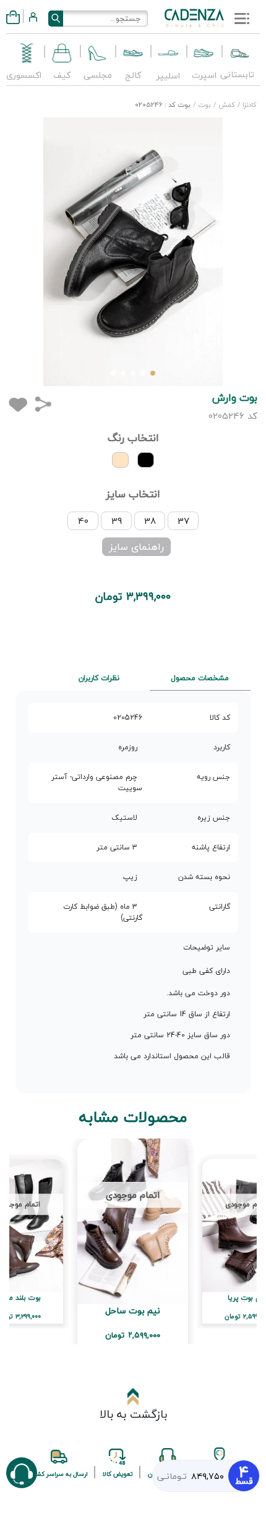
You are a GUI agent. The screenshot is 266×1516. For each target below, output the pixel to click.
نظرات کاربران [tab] (99, 678)
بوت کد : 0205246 (163, 105)
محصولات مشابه (133, 1117)
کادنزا (249, 105)
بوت (203, 105)
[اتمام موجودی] (132, 1219)
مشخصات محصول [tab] (200, 678)
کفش (226, 105)
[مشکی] (145, 460)
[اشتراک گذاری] (42, 404)
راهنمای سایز (136, 546)
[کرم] (120, 460)
